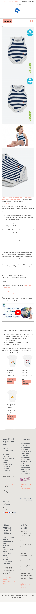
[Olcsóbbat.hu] (26, 498)
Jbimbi (3, 204)
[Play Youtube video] (18, 312)
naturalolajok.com (25, 488)
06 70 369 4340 (15, 1)
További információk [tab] (11, 292)
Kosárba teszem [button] (11, 381)
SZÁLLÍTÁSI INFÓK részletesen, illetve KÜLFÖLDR (25, 585)
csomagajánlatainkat (8, 485)
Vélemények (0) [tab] (10, 294)
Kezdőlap (4, 198)
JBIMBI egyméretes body (13, 200)
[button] (18, 26)
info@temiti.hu (7, 1)
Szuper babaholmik (13, 198)
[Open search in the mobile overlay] (18, 17)
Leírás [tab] (7, 290)
